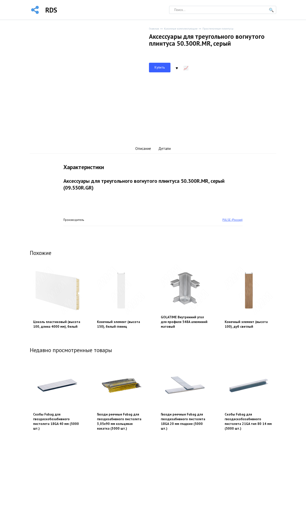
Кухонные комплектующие (181, 28)
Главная (154, 28)
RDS (51, 10)
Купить (160, 67)
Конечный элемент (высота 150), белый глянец (118, 324)
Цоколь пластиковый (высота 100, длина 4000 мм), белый (56, 324)
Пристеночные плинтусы (218, 28)
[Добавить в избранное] (177, 68)
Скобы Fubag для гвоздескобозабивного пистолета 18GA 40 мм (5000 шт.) (56, 421)
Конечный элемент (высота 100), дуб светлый (246, 324)
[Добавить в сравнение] (186, 68)
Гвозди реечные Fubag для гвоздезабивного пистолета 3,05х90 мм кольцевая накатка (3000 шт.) (119, 421)
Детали (164, 148)
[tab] (143, 149)
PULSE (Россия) (232, 220)
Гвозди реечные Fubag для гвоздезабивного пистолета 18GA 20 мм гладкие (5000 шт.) (183, 421)
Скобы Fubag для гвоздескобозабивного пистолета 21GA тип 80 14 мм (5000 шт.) (248, 421)
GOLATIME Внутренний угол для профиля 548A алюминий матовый (184, 322)
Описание (143, 148)
